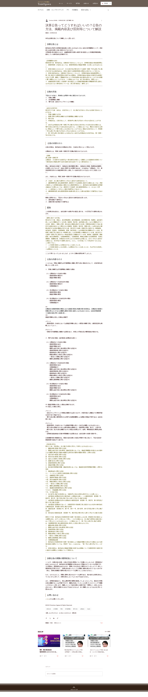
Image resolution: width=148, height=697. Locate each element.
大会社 (88, 609)
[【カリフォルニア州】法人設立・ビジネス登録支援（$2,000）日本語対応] (99, 641)
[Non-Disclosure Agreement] (49, 641)
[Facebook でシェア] (46, 618)
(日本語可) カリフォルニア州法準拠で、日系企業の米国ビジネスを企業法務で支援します (74, 651)
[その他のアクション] (102, 20)
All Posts (41, 10)
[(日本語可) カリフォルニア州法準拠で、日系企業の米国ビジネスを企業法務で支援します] (74, 641)
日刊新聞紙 (68, 609)
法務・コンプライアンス (55, 10)
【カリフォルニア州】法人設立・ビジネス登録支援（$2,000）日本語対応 (99, 651)
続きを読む (85, 10)
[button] (108, 10)
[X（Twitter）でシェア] (50, 618)
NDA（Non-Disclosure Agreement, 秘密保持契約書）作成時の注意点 (49, 651)
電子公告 (75, 609)
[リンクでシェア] (57, 618)
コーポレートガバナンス (65, 613)
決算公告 (48, 609)
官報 (61, 609)
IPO (68, 10)
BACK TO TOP (74, 689)
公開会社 (82, 609)
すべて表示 (107, 631)
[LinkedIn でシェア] (53, 618)
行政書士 (75, 10)
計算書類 (55, 609)
